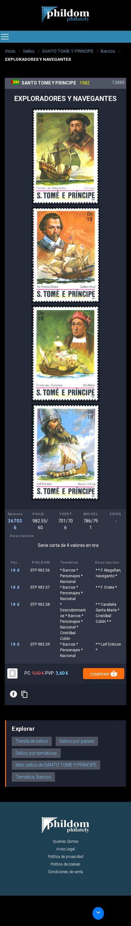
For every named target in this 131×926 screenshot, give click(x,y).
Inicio (10, 50)
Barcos (108, 50)
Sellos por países (76, 741)
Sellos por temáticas (36, 753)
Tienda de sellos (32, 741)
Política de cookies (65, 864)
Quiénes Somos (66, 841)
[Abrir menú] (5, 36)
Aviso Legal (65, 849)
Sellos (28, 50)
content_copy (24, 694)
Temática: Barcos (33, 776)
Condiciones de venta (65, 872)
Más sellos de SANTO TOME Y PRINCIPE (56, 764)
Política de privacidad (65, 856)
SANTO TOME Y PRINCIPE (67, 50)
